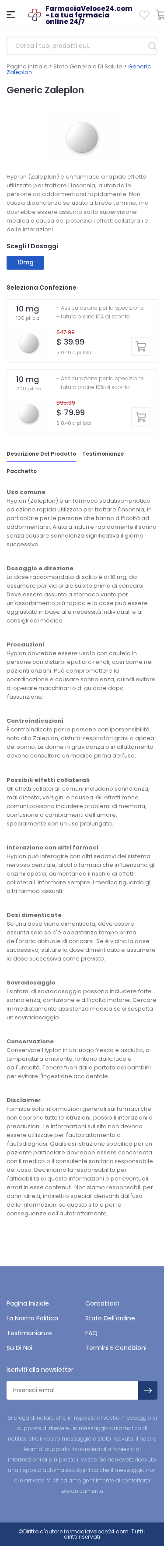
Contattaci (102, 1303)
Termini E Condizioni (116, 1347)
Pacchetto (22, 471)
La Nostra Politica (32, 1318)
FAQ (91, 1333)
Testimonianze (103, 453)
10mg (25, 262)
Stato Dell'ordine (110, 1318)
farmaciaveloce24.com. (96, 1531)
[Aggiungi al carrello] (141, 346)
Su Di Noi (19, 1347)
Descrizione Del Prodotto (41, 453)
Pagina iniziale (27, 66)
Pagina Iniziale (28, 1303)
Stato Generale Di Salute (87, 66)
